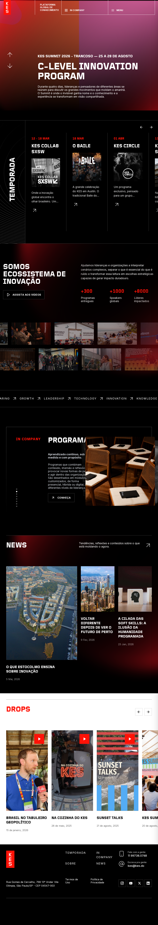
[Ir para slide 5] (16, 515)
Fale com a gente (137, 865)
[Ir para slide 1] (16, 505)
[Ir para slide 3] (16, 510)
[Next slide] (148, 724)
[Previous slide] (139, 724)
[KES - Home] (7, 7)
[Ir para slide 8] (16, 523)
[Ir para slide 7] (16, 520)
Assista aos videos (26, 294)
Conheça (64, 514)
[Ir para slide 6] (16, 518)
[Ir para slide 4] (16, 513)
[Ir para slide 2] (16, 508)
